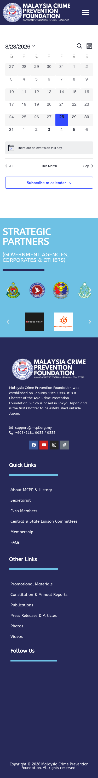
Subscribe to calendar (46, 182)
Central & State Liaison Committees (43, 521)
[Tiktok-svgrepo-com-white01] (64, 445)
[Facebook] (33, 445)
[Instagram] (54, 445)
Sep (86, 166)
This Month (49, 166)
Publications (21, 605)
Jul (11, 166)
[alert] (49, 147)
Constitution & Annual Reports (38, 594)
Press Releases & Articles (33, 615)
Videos (16, 636)
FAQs (15, 542)
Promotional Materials (31, 584)
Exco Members (23, 511)
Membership (21, 532)
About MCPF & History (31, 490)
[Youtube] (43, 445)
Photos (16, 626)
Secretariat (20, 500)
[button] (86, 12)
